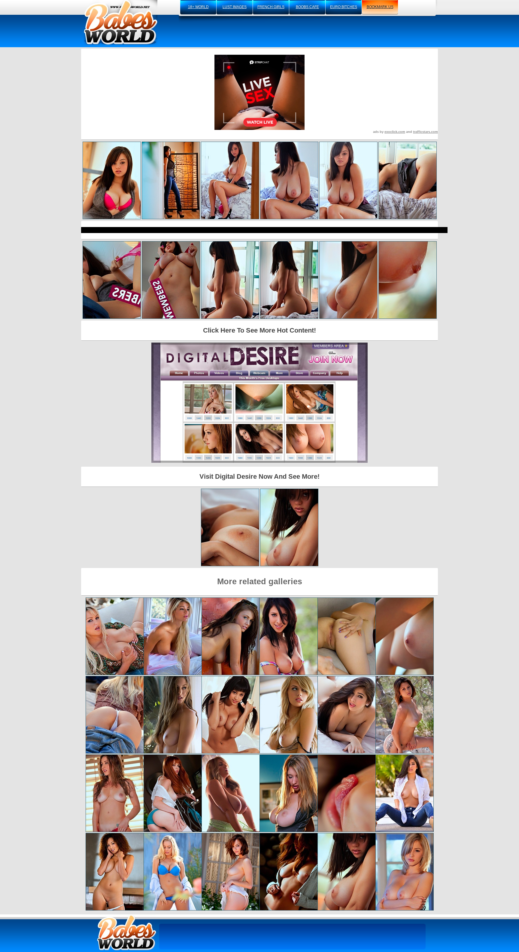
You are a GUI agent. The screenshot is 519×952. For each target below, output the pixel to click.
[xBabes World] (120, 22)
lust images (235, 7)
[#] (126, 932)
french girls (270, 7)
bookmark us (380, 7)
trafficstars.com (425, 132)
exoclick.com (394, 132)
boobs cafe (307, 7)
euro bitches (343, 7)
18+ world (198, 7)
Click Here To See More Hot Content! (259, 330)
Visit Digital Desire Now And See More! (259, 476)
